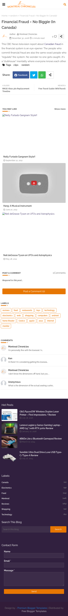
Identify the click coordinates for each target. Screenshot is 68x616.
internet (50, 321)
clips (15, 65)
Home (5, 15)
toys (38, 310)
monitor (6, 326)
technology (49, 310)
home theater (8, 321)
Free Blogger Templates (34, 611)
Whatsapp (42, 74)
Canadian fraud (52, 44)
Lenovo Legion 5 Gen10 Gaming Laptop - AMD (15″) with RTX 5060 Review (40, 427)
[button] (65, 4)
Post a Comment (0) (34, 291)
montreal (34, 498)
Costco (22, 321)
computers (42, 315)
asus (41, 321)
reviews (6, 310)
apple (31, 321)
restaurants (27, 310)
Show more (60, 109)
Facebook (23, 75)
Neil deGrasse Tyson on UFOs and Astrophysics (27, 255)
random (13, 15)
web (19, 315)
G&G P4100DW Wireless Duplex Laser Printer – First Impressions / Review (39, 413)
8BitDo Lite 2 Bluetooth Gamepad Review (41, 438)
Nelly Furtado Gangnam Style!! (19, 156)
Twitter (33, 74)
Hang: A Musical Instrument (17, 206)
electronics (7, 315)
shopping (29, 315)
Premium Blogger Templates (32, 608)
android (55, 315)
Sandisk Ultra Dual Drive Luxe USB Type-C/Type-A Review (41, 454)
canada (34, 482)
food (16, 310)
